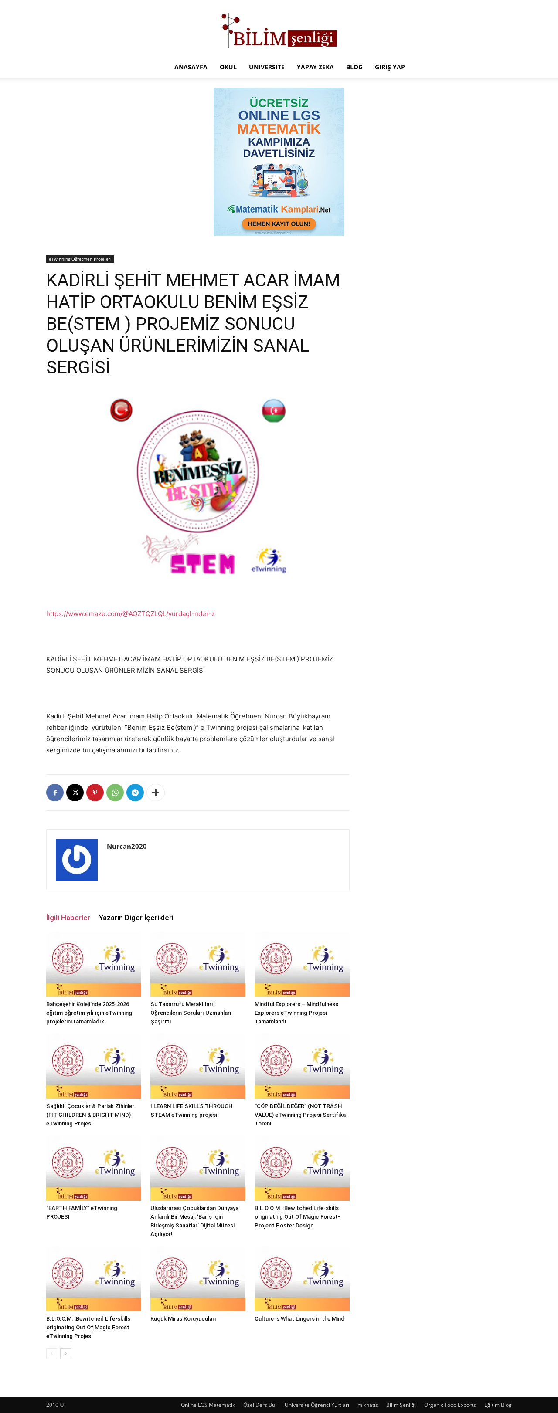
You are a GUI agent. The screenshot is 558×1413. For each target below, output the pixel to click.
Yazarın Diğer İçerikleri (136, 917)
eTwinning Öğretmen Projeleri (80, 259)
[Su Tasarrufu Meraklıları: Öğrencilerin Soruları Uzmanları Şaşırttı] (197, 964)
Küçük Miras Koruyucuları (183, 1318)
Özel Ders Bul (259, 1405)
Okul (228, 67)
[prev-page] (51, 1353)
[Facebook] (55, 792)
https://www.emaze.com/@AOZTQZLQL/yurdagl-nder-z (130, 614)
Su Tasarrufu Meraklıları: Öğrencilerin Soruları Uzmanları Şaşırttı (190, 1013)
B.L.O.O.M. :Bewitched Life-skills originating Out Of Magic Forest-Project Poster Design (297, 1217)
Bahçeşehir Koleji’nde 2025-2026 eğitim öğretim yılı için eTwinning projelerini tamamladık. (89, 1013)
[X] (75, 792)
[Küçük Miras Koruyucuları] (197, 1278)
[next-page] (65, 1353)
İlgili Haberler (68, 917)
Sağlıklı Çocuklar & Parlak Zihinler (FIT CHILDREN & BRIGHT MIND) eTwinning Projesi (90, 1115)
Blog (354, 67)
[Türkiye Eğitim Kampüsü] (279, 28)
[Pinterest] (95, 792)
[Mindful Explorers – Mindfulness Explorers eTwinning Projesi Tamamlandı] (302, 964)
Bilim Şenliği (401, 1405)
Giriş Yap (390, 67)
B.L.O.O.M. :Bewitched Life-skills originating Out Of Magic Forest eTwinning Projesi (88, 1327)
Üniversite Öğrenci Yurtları (317, 1405)
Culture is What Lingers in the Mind (299, 1318)
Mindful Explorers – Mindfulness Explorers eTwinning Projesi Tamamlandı (296, 1013)
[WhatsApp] (115, 792)
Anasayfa (191, 67)
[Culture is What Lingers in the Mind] (302, 1278)
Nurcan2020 (127, 846)
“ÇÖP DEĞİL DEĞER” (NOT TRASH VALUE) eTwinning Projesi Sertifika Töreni (300, 1115)
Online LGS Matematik (208, 1405)
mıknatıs (367, 1405)
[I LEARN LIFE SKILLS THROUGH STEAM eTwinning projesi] (197, 1066)
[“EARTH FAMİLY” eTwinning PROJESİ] (93, 1168)
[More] (155, 792)
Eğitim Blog (498, 1405)
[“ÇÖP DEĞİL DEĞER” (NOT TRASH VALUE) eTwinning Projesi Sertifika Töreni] (302, 1066)
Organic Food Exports (450, 1405)
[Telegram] (135, 792)
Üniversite (267, 67)
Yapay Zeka (315, 67)
